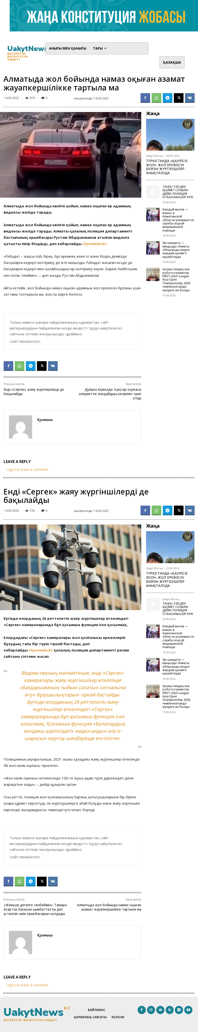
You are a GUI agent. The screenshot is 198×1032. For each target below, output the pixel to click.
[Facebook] (145, 98)
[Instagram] (151, 1010)
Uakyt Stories (154, 155)
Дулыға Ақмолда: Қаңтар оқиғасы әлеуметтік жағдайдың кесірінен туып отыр (110, 393)
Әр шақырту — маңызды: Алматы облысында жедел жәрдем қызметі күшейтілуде (176, 250)
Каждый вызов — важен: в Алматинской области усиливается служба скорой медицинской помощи (178, 219)
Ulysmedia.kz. (95, 243)
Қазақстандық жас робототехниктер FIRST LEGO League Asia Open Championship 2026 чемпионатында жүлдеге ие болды (176, 279)
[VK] (190, 98)
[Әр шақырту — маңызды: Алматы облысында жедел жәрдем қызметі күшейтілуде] (153, 248)
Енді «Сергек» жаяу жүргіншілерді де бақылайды (34, 391)
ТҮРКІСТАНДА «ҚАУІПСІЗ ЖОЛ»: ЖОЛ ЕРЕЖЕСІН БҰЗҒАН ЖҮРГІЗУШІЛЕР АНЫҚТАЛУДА (166, 166)
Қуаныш (45, 419)
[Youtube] (188, 1010)
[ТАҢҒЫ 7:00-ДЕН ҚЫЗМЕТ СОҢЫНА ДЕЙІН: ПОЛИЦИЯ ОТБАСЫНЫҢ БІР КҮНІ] (153, 192)
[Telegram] (167, 98)
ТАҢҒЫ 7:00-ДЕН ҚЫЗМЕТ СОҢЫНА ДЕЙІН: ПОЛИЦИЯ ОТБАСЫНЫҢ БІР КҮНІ (178, 192)
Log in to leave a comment (27, 469)
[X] (179, 98)
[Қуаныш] (20, 427)
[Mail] (160, 1010)
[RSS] (170, 1010)
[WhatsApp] (156, 98)
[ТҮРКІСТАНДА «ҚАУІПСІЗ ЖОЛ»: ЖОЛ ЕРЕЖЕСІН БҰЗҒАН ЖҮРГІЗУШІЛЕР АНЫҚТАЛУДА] (170, 135)
